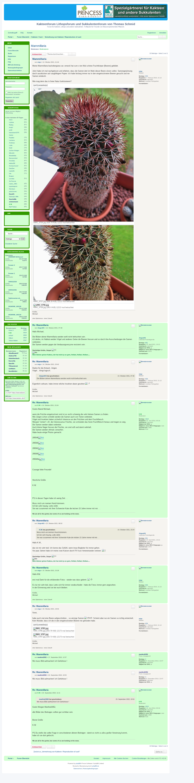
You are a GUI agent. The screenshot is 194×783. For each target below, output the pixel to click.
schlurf (11, 335)
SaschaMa (12, 199)
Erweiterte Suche (11, 244)
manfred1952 (143, 654)
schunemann (13, 201)
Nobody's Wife (13, 196)
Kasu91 (11, 194)
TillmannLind (13, 366)
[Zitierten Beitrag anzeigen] (61, 376)
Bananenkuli (13, 158)
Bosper (11, 176)
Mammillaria (38, 45)
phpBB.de (95, 766)
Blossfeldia (12, 155)
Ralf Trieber (13, 207)
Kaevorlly (12, 361)
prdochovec (13, 191)
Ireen (10, 120)
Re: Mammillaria (40, 325)
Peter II (11, 330)
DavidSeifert (13, 371)
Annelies (12, 160)
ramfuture (12, 368)
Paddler (11, 137)
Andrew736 (12, 356)
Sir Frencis (12, 181)
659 (146, 76)
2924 (25, 337)
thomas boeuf (13, 166)
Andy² (11, 127)
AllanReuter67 (13, 353)
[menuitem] (21, 32)
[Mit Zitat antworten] (133, 59)
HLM (10, 148)
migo (140, 71)
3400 (25, 330)
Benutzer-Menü (13, 78)
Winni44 (11, 153)
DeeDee (11, 168)
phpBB (78, 763)
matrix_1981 (13, 184)
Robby (11, 125)
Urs (10, 173)
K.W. (140, 414)
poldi (10, 130)
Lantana (12, 140)
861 (146, 342)
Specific (11, 363)
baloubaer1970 (14, 132)
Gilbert (11, 338)
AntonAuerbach (14, 358)
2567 (25, 340)
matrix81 (12, 171)
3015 (147, 419)
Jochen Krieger (14, 150)
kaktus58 (12, 163)
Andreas (12, 143)
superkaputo (13, 186)
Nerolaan (12, 189)
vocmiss (11, 178)
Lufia (10, 145)
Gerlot (11, 135)
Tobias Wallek (13, 340)
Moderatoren (44, 49)
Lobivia (11, 122)
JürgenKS (142, 338)
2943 (25, 335)
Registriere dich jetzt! (12, 97)
